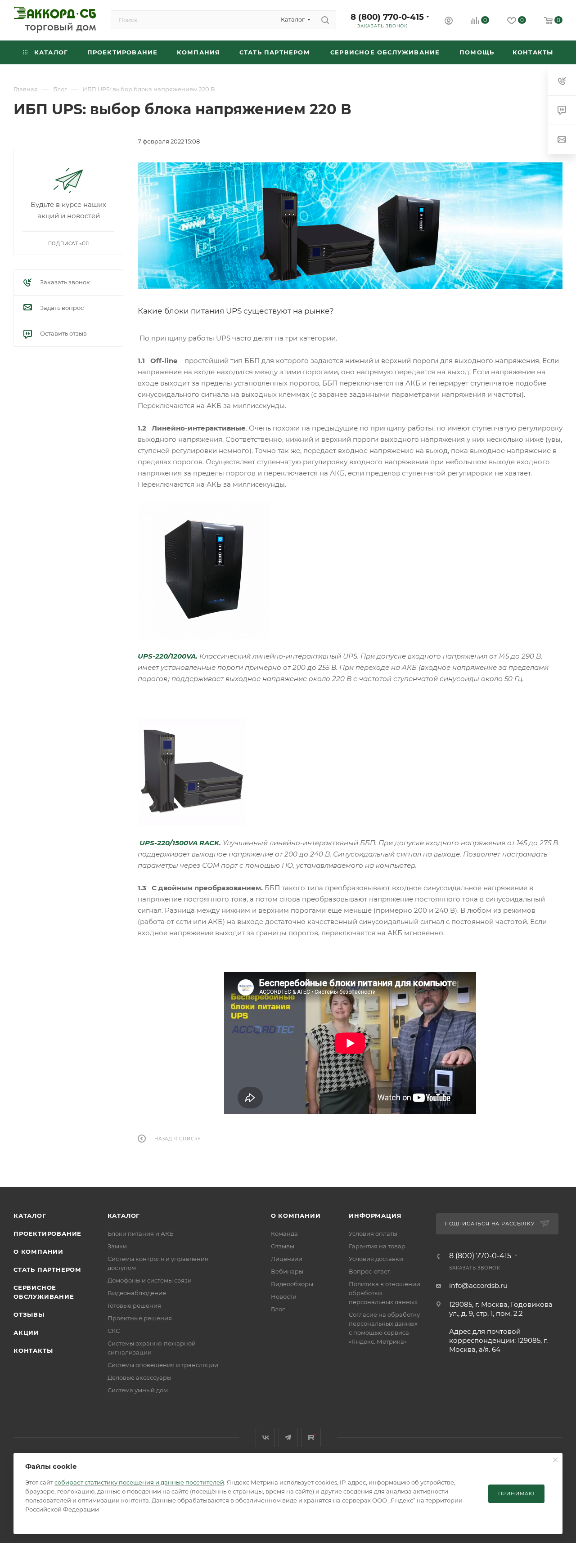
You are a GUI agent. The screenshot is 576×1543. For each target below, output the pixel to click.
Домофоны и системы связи (150, 1280)
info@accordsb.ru (478, 1285)
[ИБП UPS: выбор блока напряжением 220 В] (350, 225)
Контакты (33, 1350)
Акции (26, 1332)
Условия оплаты (373, 1233)
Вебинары (287, 1271)
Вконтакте (265, 1437)
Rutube (311, 1437)
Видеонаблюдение (137, 1292)
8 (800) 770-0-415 (387, 17)
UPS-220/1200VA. (168, 656)
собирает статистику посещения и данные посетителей (139, 1482)
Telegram (288, 1437)
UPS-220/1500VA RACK (179, 843)
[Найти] (325, 19)
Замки (117, 1246)
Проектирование (47, 1233)
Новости (284, 1296)
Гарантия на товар (377, 1246)
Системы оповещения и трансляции (163, 1364)
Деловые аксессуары (139, 1377)
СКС (114, 1330)
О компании (38, 1251)
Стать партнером (47, 1269)
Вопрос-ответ (369, 1271)
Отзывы (29, 1314)
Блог (278, 1309)
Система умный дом (138, 1390)
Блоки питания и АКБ (140, 1233)
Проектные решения (140, 1318)
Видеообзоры (292, 1283)
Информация (375, 1215)
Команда (284, 1233)
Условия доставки (376, 1258)
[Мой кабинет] (449, 21)
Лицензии (286, 1258)
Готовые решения (134, 1305)
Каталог (30, 1215)
